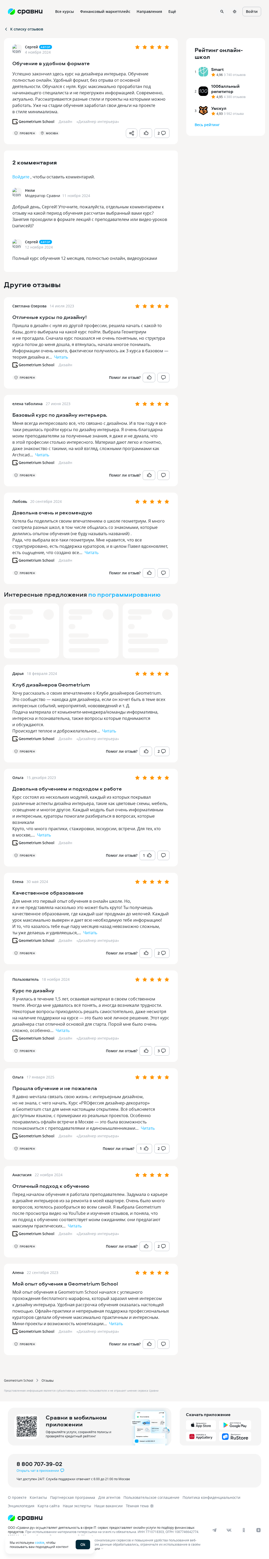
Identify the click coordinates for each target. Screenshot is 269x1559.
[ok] (243, 1530)
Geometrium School (18, 1380)
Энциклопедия (21, 1505)
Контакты (38, 1497)
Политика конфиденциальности (211, 1497)
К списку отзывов (26, 29)
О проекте (17, 1497)
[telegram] (214, 1530)
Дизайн (65, 364)
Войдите (20, 176)
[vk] (229, 1530)
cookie (39, 1542)
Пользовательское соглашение (151, 1497)
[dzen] (258, 1530)
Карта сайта (49, 1505)
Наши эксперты (77, 1505)
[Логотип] (129, 1518)
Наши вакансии (108, 1505)
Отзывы (48, 1380)
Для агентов (109, 1497)
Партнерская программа (72, 1497)
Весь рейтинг (207, 124)
